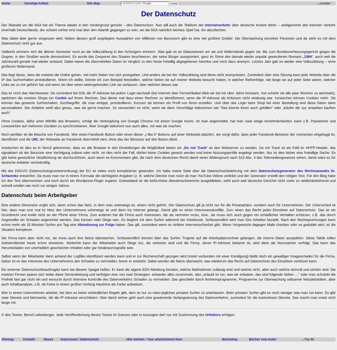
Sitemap (8, 339)
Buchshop (229, 339)
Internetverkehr (217, 25)
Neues (48, 339)
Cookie (61, 98)
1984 (308, 57)
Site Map (93, 3)
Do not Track (195, 148)
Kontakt (29, 339)
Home (5, 3)
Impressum (69, 339)
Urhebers (213, 315)
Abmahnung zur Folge (96, 225)
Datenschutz (89, 339)
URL (35, 139)
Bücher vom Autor (262, 339)
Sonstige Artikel (36, 3)
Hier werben (135, 339)
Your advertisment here (164, 339)
